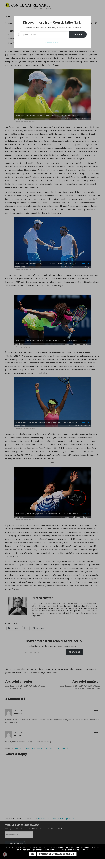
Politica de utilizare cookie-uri (57, 854)
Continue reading (52, 42)
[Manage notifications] (5, 854)
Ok (32, 854)
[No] (102, 851)
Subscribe (78, 34)
